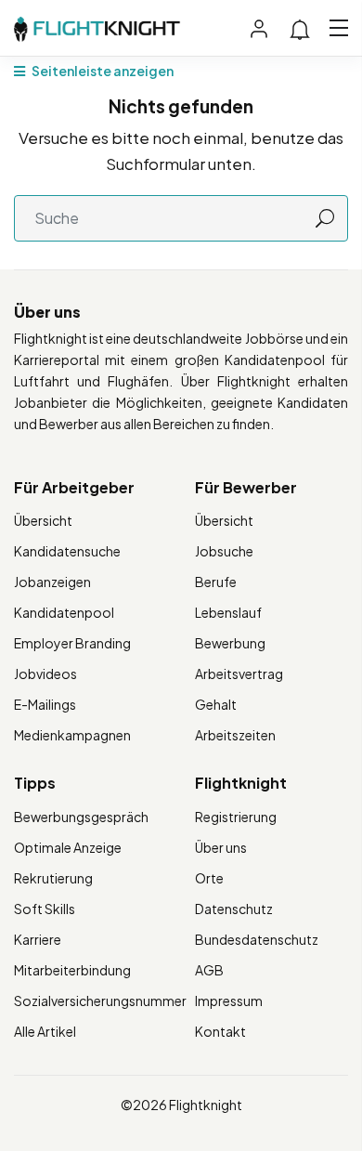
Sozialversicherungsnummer (100, 1000)
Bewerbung (230, 642)
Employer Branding (72, 642)
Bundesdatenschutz (256, 939)
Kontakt (220, 1031)
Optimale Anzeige (68, 847)
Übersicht (43, 520)
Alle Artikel (45, 1031)
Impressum (229, 1000)
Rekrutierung (53, 878)
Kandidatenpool (64, 612)
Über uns (221, 847)
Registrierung (236, 816)
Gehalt (216, 704)
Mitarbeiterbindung (72, 969)
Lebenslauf (228, 612)
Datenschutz (234, 908)
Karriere (37, 939)
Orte (209, 878)
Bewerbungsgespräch (81, 816)
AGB (209, 969)
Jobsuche (224, 551)
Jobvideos (45, 673)
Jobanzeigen (52, 581)
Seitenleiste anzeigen (102, 70)
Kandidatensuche (67, 551)
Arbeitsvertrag (239, 673)
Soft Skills (44, 908)
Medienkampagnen (72, 734)
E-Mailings (45, 704)
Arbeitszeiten (235, 734)
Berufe (216, 581)
